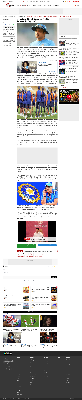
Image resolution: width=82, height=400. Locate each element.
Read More (27, 238)
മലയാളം (41, 1)
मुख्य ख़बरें (18, 364)
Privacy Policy (30, 398)
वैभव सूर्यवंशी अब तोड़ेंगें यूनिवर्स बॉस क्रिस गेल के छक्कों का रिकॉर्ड (68, 58)
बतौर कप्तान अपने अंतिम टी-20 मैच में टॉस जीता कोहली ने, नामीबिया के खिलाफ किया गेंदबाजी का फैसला (9, 44)
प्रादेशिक (18, 372)
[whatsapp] (13, 24)
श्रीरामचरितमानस (56, 5)
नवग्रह (67, 380)
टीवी (31, 382)
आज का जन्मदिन (69, 362)
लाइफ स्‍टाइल (40, 254)
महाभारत (45, 370)
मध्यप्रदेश (18, 374)
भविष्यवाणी (46, 362)
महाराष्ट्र (18, 380)
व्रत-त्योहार (45, 372)
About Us (10, 398)
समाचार (18, 5)
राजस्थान (18, 382)
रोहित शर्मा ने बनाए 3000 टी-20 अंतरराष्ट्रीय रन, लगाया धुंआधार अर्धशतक (9, 34)
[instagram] (67, 1)
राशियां (67, 366)
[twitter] (63, 1)
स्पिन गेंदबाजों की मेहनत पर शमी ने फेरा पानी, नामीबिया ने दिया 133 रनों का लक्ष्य (9, 37)
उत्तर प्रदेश (18, 362)
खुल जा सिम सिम (33, 372)
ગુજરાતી (48, 1)
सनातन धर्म (46, 364)
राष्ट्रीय (18, 366)
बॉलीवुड (23, 5)
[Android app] (8, 353)
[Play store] (75, 5)
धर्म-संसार (39, 5)
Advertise (15, 398)
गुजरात (18, 378)
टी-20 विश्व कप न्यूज (21, 16)
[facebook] (61, 1)
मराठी (34, 1)
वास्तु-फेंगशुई (68, 370)
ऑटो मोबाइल (19, 386)
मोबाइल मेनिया (19, 394)
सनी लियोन (32, 380)
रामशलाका (68, 374)
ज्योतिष (49, 5)
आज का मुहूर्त (68, 364)
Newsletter (75, 1)
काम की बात (19, 384)
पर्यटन (31, 370)
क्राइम (18, 388)
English (27, 1)
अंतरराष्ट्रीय (18, 368)
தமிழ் (31, 1)
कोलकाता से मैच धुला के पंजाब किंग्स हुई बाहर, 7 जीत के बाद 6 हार (68, 39)
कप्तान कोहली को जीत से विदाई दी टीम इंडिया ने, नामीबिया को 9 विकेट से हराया (9, 30)
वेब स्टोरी (31, 364)
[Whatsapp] (72, 1)
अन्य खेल (59, 360)
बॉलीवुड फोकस (32, 376)
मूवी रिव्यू (31, 366)
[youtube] (69, 1)
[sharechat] (65, 1)
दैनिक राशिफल (68, 360)
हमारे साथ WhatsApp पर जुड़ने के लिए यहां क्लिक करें (26, 245)
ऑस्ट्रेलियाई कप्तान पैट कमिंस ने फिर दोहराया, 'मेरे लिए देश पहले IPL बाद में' (69, 48)
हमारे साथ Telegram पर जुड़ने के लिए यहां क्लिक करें (48, 244)
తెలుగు (37, 1)
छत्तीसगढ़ (18, 376)
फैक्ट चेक (18, 390)
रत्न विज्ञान (68, 382)
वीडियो (62, 85)
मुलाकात (31, 384)
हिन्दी (23, 1)
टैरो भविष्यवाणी (69, 372)
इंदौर (17, 370)
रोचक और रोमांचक (38, 256)
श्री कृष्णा (45, 366)
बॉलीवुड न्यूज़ (32, 360)
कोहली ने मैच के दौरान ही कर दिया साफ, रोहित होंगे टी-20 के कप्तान (9, 41)
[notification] (78, 5)
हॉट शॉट (31, 362)
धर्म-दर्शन (45, 374)
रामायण (45, 368)
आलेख (31, 368)
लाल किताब (68, 368)
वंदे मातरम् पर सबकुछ (31, 5)
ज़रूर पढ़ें (63, 36)
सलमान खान (32, 378)
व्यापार (18, 392)
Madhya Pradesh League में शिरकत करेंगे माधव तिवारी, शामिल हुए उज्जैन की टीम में (68, 67)
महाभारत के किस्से (20, 256)
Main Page (5, 398)
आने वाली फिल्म (33, 374)
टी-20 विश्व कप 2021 (12, 16)
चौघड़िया (67, 376)
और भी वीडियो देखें (63, 88)
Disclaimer (20, 398)
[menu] (4, 5)
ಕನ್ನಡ (45, 1)
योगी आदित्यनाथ (19, 360)
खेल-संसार (5, 16)
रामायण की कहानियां (29, 256)
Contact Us (25, 398)
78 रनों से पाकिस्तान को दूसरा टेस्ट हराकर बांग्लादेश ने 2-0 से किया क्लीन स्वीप (69, 76)
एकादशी (45, 360)
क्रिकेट (45, 5)
